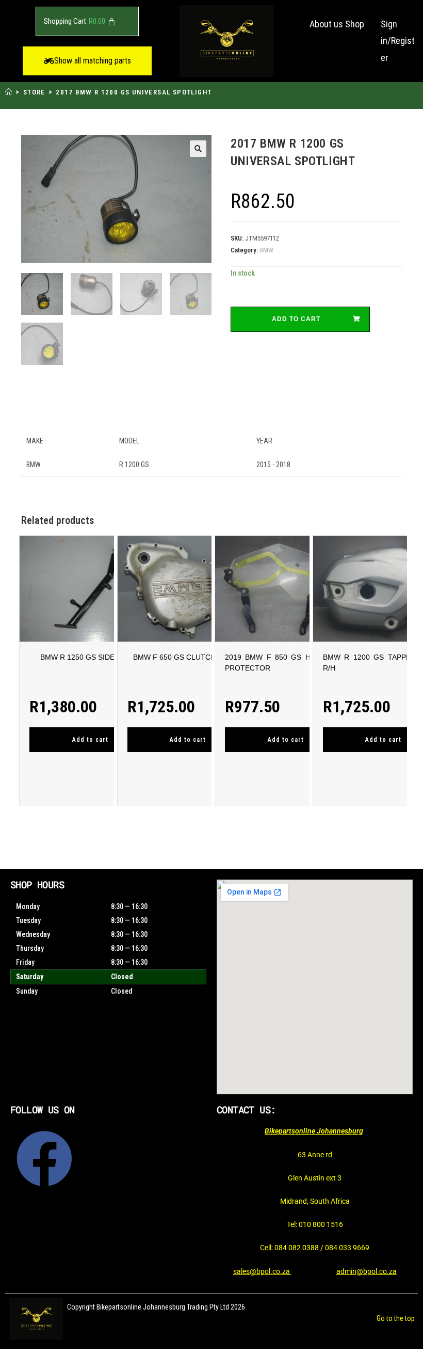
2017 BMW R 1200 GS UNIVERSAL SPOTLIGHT (134, 92)
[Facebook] (44, 1159)
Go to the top (396, 1318)
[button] (87, 60)
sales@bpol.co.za (262, 1271)
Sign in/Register (398, 41)
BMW (266, 250)
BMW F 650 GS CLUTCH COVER (188, 657)
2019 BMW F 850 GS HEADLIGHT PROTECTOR (286, 662)
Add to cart (296, 319)
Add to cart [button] (90, 739)
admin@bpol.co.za (366, 1271)
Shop (354, 24)
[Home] (8, 92)
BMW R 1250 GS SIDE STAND (90, 657)
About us (326, 24)
